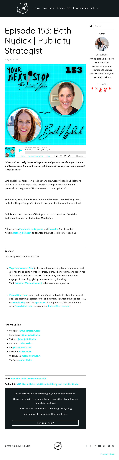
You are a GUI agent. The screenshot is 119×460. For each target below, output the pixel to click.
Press (61, 8)
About (95, 8)
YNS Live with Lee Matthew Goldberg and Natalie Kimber (48, 384)
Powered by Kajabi (107, 454)
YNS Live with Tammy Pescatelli (28, 378)
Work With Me (78, 8)
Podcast (48, 8)
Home (36, 8)
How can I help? (45, 423)
